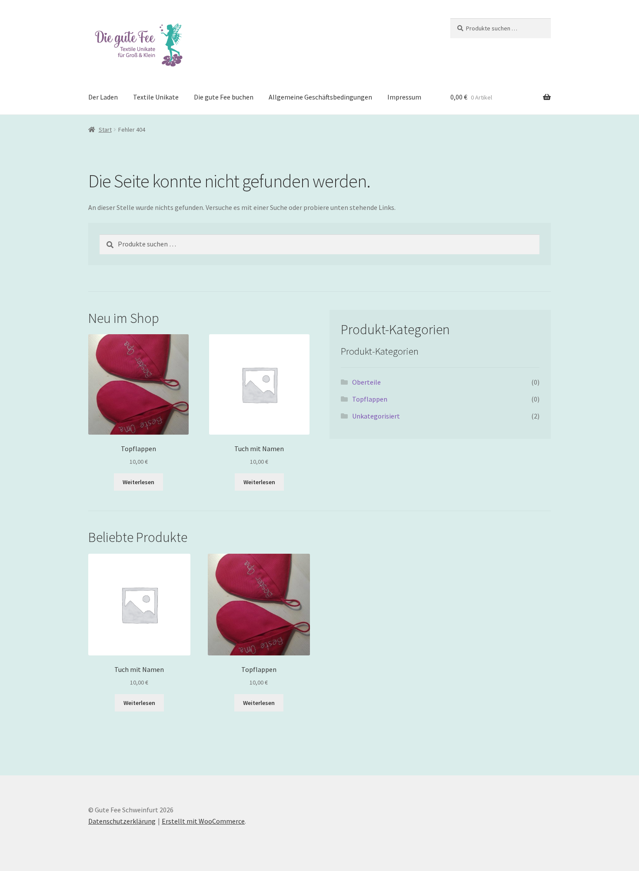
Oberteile (366, 382)
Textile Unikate (156, 97)
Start (105, 129)
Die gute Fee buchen (223, 97)
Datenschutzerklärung (122, 821)
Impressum (404, 97)
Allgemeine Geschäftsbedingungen (320, 97)
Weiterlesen (138, 482)
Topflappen (369, 399)
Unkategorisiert (376, 416)
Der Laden (103, 97)
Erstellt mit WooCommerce (203, 821)
